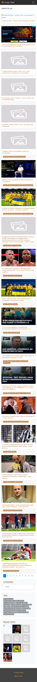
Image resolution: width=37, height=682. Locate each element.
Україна (6, 156)
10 (32, 576)
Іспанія (28, 608)
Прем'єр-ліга (11, 482)
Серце (9, 570)
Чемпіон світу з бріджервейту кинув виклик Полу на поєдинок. (17, 180)
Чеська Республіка (9, 614)
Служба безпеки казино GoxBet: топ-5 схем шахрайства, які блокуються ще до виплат (15, 72)
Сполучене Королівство (14, 421)
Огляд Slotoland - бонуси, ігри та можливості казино (18, 21)
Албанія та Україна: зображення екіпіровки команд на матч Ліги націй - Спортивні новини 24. (18, 209)
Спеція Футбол (16, 332)
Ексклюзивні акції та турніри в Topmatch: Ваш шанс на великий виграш (18, 99)
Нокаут (23, 608)
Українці (11, 156)
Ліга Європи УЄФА (8, 612)
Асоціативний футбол (9, 610)
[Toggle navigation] (33, 2)
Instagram (10, 275)
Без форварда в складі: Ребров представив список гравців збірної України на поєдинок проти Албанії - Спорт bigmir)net (18, 535)
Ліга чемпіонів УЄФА (9, 602)
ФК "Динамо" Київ (17, 540)
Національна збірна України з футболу (23, 213)
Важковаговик (18, 275)
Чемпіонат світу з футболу (15, 185)
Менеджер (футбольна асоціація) (19, 606)
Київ (5, 606)
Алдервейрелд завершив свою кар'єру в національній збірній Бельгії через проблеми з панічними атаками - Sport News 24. (16, 565)
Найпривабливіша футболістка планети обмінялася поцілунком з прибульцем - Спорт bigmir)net (16, 476)
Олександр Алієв (12, 510)
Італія (9, 332)
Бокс (8, 606)
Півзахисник (7, 363)
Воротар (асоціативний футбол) (12, 608)
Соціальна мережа (28, 185)
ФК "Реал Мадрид (16, 245)
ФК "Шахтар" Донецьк (21, 602)
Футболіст (19, 610)
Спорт (5, 185)
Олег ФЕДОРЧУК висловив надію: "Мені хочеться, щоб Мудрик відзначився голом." (18, 356)
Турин (9, 451)
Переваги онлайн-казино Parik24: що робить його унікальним (17, 125)
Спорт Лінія (9, 2)
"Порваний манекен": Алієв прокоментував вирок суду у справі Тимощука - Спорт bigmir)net (18, 506)
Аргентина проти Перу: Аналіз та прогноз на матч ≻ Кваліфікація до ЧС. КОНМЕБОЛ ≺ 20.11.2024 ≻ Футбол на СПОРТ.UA (18, 387)
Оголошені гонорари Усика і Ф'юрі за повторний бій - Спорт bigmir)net (18, 417)
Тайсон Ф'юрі (24, 421)
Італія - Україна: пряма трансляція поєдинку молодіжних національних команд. (16, 299)
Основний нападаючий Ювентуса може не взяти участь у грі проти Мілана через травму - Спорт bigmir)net (17, 446)
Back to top (18, 676)
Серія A (14, 451)
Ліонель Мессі (11, 393)
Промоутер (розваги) (19, 156)
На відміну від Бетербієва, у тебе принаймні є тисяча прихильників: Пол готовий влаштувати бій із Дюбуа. (18, 270)
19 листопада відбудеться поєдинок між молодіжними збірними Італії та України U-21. (16, 328)
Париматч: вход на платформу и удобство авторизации (15, 152)
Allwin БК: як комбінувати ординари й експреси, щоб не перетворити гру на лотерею (18, 45)
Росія (9, 245)
